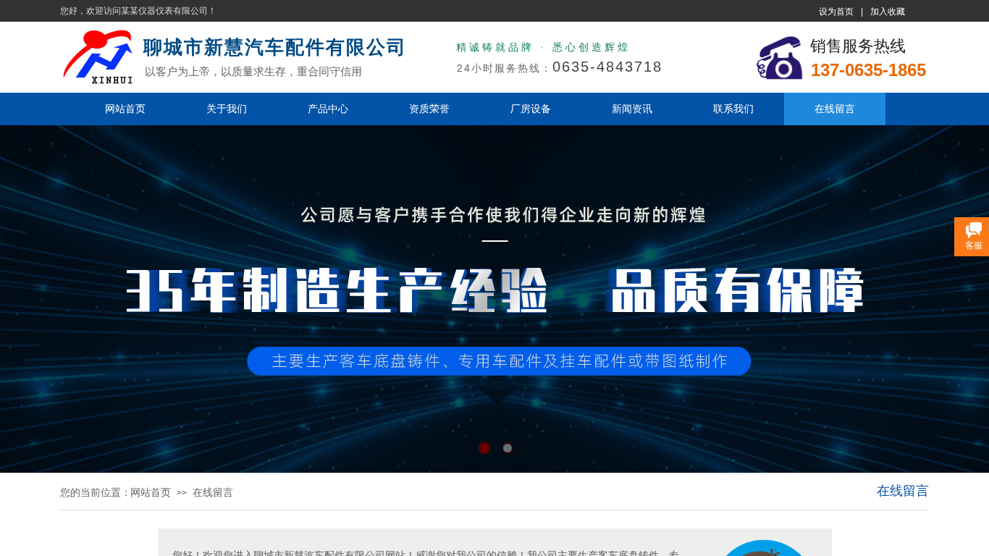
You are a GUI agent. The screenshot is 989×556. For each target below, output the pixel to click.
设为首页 (836, 12)
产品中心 (328, 108)
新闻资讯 (632, 108)
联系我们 (733, 108)
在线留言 (835, 108)
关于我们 (226, 108)
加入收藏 (887, 12)
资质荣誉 (429, 108)
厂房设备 (530, 108)
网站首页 (125, 108)
